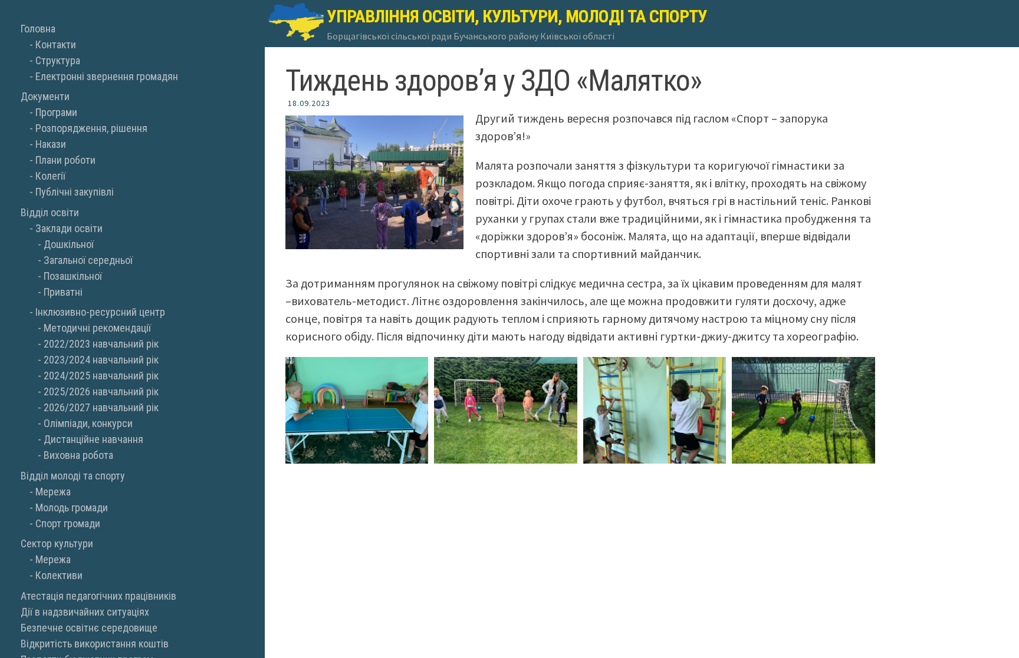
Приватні (63, 292)
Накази (50, 144)
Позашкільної (73, 276)
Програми (56, 112)
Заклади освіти (69, 228)
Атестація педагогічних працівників (98, 596)
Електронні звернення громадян (106, 76)
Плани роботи (65, 160)
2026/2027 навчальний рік (101, 407)
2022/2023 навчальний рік (101, 344)
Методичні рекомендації (97, 328)
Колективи (59, 575)
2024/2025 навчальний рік (101, 375)
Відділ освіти (50, 212)
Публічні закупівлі (74, 192)
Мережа (53, 491)
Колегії (50, 176)
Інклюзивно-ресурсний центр (100, 312)
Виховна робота (78, 455)
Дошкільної (69, 244)
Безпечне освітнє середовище (89, 627)
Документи (45, 96)
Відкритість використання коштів (95, 643)
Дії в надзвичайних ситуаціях (85, 612)
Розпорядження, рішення (91, 128)
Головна (38, 28)
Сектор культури (57, 543)
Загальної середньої (88, 260)
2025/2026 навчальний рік (101, 391)
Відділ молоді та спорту (73, 475)
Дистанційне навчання (93, 439)
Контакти (55, 44)
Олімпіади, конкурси (88, 423)
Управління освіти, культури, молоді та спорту (517, 16)
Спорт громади (67, 523)
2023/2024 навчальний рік (101, 359)
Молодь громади (71, 507)
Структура (57, 60)
